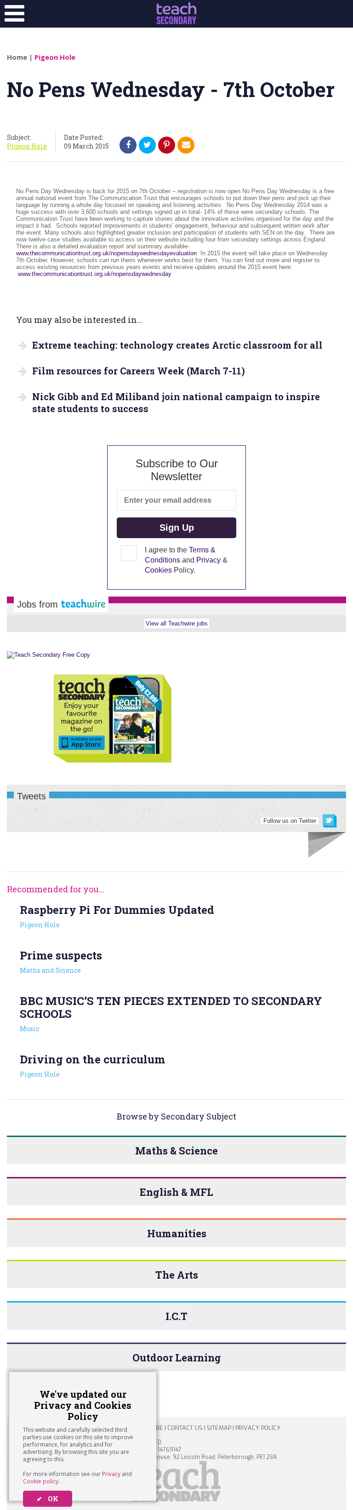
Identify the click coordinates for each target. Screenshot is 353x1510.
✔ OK (47, 1498)
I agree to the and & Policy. (186, 560)
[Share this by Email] (186, 144)
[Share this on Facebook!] (128, 144)
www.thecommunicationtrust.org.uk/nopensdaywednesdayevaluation (107, 253)
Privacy (111, 1474)
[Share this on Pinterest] (167, 144)
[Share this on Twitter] (147, 144)
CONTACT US (185, 1428)
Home (17, 57)
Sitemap (219, 1428)
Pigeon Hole (54, 57)
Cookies (158, 570)
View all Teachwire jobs (177, 623)
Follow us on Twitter (289, 820)
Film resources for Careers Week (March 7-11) (138, 371)
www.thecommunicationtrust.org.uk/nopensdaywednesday (94, 273)
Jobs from (39, 604)
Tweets (31, 796)
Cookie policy (40, 1481)
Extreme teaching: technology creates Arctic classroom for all (177, 345)
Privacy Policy (257, 1428)
